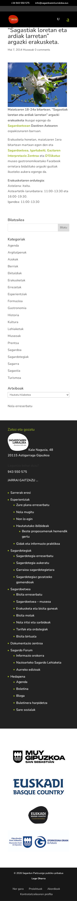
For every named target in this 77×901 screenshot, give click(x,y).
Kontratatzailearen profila (36, 894)
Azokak (13, 259)
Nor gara (18, 889)
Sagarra (13, 364)
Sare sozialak (25, 710)
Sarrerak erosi (20, 493)
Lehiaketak (15, 329)
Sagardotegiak (18, 357)
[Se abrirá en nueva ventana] (38, 480)
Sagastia (14, 371)
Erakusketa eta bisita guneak (37, 608)
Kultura (13, 322)
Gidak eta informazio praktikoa (38, 544)
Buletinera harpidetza (31, 703)
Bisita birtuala (26, 636)
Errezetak (14, 287)
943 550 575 (17, 472)
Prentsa (13, 343)
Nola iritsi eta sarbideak (33, 622)
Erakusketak (16, 280)
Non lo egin (24, 519)
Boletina (22, 689)
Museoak (28, 50)
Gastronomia (17, 308)
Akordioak (53, 889)
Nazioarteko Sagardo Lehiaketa (38, 662)
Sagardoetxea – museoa (33, 601)
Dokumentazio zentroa (26, 643)
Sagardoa (15, 350)
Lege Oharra (39, 878)
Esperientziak (17, 294)
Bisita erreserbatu (29, 594)
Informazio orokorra (30, 655)
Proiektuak (35, 889)
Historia (13, 315)
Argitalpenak (17, 252)
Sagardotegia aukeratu (32, 563)
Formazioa (15, 301)
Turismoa (14, 378)
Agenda (13, 245)
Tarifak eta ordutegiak (32, 629)
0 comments (42, 50)
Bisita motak (25, 615)
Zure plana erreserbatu (32, 505)
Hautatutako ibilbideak (32, 526)
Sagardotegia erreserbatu (34, 556)
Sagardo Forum (21, 650)
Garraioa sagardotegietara (35, 570)
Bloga (20, 696)
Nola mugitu (25, 512)
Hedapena (17, 676)
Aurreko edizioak (28, 669)
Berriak (13, 266)
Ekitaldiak (15, 273)
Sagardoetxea (20, 589)
